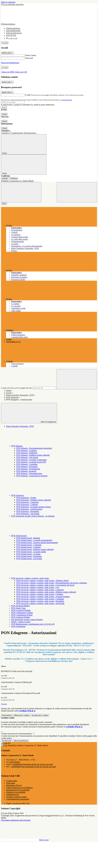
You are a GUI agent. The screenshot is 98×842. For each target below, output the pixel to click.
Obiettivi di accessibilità (15, 792)
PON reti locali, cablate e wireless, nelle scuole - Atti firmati (40, 603)
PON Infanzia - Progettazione (28, 469)
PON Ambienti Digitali (20, 617)
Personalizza (7, 715)
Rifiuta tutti (21, 715)
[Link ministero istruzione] (12, 4)
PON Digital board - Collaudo (28, 547)
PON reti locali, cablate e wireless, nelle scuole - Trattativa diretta (42, 580)
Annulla (5, 178)
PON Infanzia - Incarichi (26, 471)
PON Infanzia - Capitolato (27, 464)
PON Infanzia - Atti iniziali (27, 457)
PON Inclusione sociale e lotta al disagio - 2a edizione (33, 516)
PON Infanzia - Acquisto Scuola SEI (31, 462)
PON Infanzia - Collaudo (26, 450)
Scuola (9, 393)
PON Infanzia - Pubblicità (26, 453)
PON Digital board (19, 536)
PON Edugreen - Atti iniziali (27, 514)
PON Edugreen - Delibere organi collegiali (33, 500)
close (4, 204)
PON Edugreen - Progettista (27, 511)
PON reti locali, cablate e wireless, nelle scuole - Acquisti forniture (43, 596)
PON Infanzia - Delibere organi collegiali (33, 455)
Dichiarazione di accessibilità (17, 790)
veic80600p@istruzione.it (32, 764)
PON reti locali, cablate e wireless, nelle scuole (30, 578)
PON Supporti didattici (20, 606)
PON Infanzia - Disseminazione (29, 473)
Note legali (10, 783)
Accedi (4, 43)
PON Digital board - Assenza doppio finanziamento (37, 542)
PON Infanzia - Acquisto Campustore (31, 460)
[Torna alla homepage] (49, 181)
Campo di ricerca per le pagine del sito (16, 388)
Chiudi (4, 114)
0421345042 (15, 762)
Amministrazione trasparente (17, 799)
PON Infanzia (17, 446)
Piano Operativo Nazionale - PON (20, 395)
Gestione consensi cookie (16, 797)
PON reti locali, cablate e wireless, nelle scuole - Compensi (40, 590)
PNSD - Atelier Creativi (20, 622)
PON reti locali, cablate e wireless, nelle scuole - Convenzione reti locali (45, 585)
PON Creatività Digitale (21, 610)
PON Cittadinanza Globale (22, 613)
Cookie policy (11, 781)
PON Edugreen (12, 397)
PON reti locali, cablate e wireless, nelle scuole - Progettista (40, 601)
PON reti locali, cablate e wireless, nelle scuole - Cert (37, 587)
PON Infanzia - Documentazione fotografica (34, 448)
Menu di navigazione (48, 422)
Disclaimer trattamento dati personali (15, 820)
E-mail (27, 95)
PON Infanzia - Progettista (27, 466)
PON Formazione (18, 626)
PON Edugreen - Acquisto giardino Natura (33, 507)
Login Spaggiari (66, 100)
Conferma (13, 178)
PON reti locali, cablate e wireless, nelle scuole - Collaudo (39, 594)
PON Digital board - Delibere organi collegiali (35, 549)
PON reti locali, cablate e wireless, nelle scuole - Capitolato (40, 599)
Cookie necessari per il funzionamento (16, 734)
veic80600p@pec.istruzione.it (33, 767)
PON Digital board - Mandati (28, 538)
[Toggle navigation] (21, 192)
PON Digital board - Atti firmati (29, 559)
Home (8, 390)
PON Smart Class (18, 608)
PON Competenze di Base (22, 615)
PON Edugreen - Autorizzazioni (29, 509)
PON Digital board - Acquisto (28, 554)
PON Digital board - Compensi (28, 545)
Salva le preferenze (21, 741)
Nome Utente (30, 55)
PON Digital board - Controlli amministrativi (34, 540)
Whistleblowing (12, 794)
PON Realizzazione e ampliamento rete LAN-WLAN (33, 624)
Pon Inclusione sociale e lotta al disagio (27, 619)
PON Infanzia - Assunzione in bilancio (31, 476)
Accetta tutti (40, 715)
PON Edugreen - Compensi (27, 502)
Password (29, 58)
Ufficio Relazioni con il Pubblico (19, 788)
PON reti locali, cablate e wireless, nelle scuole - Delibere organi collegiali (46, 592)
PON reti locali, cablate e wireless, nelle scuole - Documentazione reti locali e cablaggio (51, 583)
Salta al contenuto (8, 2)
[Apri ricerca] (77, 192)
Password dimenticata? (10, 63)
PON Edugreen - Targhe (26, 498)
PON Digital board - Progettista (29, 556)
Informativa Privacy (14, 785)
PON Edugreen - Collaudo (27, 504)
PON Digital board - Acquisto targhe (31, 552)
